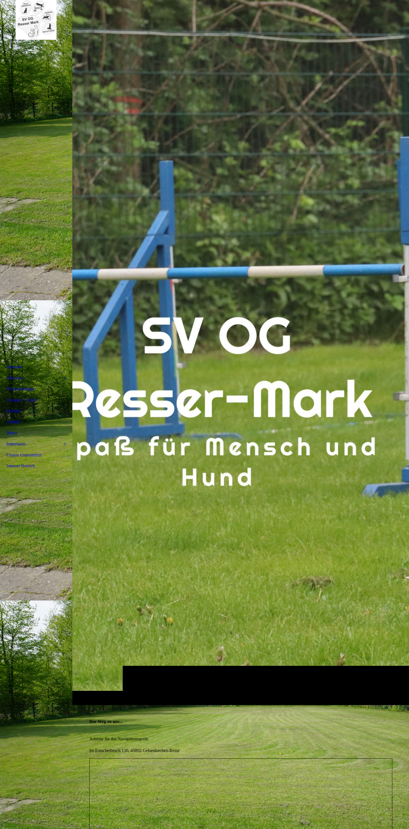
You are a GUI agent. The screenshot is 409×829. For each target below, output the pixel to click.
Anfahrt (13, 422)
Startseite (14, 366)
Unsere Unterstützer (23, 455)
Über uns (14, 378)
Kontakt (13, 410)
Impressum (16, 443)
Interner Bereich (20, 465)
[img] (240, 352)
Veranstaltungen (20, 388)
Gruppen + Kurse (21, 400)
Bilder (11, 433)
